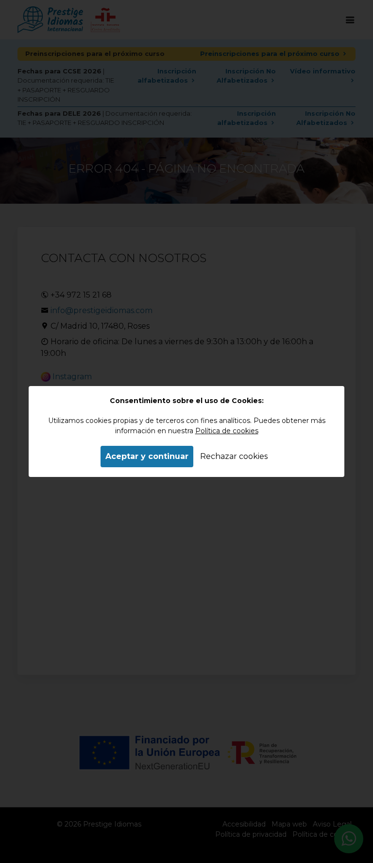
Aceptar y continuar (146, 456)
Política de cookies (226, 430)
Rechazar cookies (234, 456)
